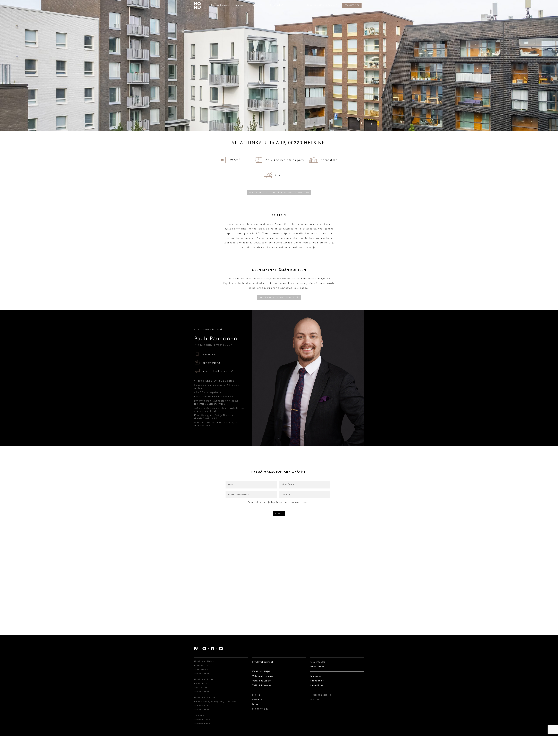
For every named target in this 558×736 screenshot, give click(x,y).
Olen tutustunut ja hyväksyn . (279, 502)
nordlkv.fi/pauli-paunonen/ (218, 371)
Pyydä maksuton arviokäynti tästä (279, 298)
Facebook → (317, 681)
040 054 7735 (202, 720)
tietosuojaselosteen (296, 502)
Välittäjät (241, 5)
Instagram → (317, 676)
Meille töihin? (276, 5)
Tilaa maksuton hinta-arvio (322, 5)
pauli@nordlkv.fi (212, 363)
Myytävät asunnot (220, 5)
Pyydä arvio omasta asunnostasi (291, 193)
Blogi (255, 704)
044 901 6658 (202, 674)
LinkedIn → (316, 685)
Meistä (256, 695)
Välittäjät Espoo (261, 681)
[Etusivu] (208, 649)
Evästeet (315, 699)
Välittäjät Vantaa (262, 685)
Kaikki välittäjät (261, 671)
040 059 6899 (202, 724)
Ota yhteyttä (352, 5)
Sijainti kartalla (258, 193)
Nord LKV (258, 5)
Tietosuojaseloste (320, 695)
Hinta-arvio (317, 667)
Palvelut (257, 699)
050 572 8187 (210, 355)
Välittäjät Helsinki (262, 676)
